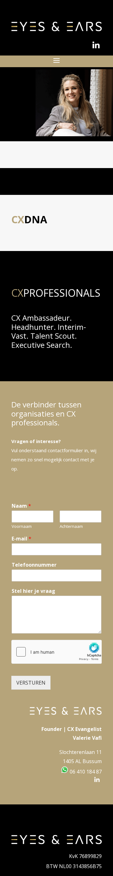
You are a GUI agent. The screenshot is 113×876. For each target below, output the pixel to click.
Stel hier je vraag (33, 591)
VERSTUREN (31, 682)
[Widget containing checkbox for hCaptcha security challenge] (56, 652)
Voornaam (22, 526)
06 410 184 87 (85, 771)
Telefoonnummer (34, 565)
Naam (21, 506)
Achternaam (71, 526)
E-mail (21, 538)
